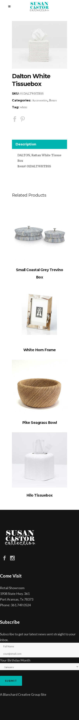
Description (26, 144)
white (23, 107)
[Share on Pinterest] (22, 119)
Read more (39, 235)
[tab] (39, 145)
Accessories (39, 100)
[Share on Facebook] (14, 119)
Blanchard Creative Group (21, 694)
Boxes (53, 100)
